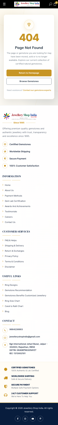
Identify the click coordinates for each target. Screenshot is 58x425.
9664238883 (16, 329)
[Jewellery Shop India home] (27, 4)
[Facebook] (18, 418)
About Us (9, 190)
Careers (9, 217)
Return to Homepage (29, 73)
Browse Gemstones (29, 81)
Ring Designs (11, 285)
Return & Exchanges (14, 251)
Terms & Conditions (14, 261)
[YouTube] (33, 418)
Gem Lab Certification (15, 201)
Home (8, 185)
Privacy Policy (11, 256)
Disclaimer (10, 266)
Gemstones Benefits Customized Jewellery (25, 295)
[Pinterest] (40, 418)
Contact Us (10, 222)
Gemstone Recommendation (18, 290)
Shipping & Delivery (14, 245)
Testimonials (11, 211)
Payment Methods (13, 195)
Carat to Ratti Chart (14, 306)
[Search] (50, 4)
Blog (7, 311)
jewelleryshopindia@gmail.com (24, 336)
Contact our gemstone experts (37, 90)
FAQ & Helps (11, 240)
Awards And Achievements (17, 206)
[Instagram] (25, 418)
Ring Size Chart (12, 301)
